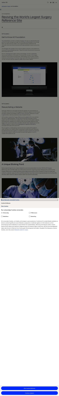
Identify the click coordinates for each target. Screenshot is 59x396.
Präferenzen (34, 212)
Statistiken (5, 216)
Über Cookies (4, 206)
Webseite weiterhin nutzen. (21, 230)
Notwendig (6, 212)
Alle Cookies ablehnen (29, 388)
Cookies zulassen (29, 393)
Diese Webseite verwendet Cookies (10, 200)
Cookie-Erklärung (5, 203)
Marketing (33, 216)
